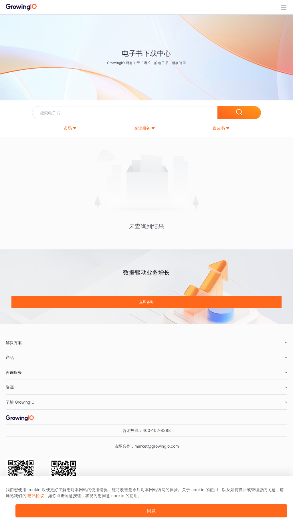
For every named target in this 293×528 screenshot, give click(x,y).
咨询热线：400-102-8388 (146, 430)
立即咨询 (146, 302)
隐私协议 (35, 495)
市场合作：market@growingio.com (146, 446)
